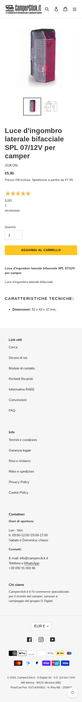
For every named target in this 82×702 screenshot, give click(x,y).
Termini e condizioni (23, 440)
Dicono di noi (18, 358)
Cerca (13, 347)
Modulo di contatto (22, 368)
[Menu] (74, 9)
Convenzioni (17, 400)
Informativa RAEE (22, 389)
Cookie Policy (18, 492)
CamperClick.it (26, 677)
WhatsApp (31, 563)
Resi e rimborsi (19, 461)
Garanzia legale (20, 450)
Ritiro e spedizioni (21, 471)
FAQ (12, 410)
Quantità (10, 227)
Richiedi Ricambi (21, 379)
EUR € (39, 626)
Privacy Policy (19, 482)
